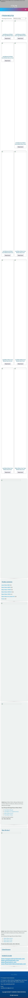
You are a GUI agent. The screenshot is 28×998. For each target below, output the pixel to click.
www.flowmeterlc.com (8, 962)
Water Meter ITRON (6, 589)
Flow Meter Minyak (8, 810)
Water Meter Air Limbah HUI (8, 596)
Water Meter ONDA (5, 594)
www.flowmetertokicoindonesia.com (13, 964)
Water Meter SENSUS (6, 592)
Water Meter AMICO (6, 587)
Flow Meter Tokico (8, 815)
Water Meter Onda (8, 940)
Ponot (2, 598)
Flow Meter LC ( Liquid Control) (11, 811)
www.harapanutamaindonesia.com (13, 959)
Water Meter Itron (8, 941)
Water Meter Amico (8, 813)
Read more (7, 38)
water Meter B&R (5, 585)
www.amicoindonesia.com (10, 960)
